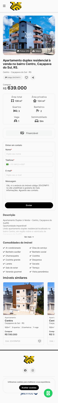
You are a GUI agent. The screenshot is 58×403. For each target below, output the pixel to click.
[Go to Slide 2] (20, 311)
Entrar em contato (13, 145)
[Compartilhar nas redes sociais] (32, 77)
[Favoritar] (26, 77)
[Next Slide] (52, 35)
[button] (29, 35)
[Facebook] (25, 371)
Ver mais (28, 237)
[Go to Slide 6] (28, 311)
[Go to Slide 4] (24, 311)
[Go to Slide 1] (18, 311)
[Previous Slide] (5, 35)
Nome (8, 149)
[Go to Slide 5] (26, 311)
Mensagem (10, 181)
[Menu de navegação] (4, 6)
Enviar (29, 205)
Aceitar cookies (29, 387)
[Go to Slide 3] (22, 311)
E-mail (8, 170)
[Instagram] (33, 371)
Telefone (9, 160)
